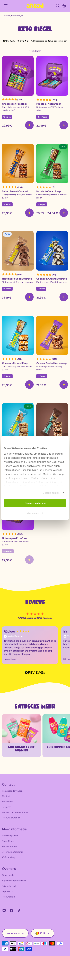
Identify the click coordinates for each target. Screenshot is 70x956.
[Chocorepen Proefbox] (18, 76)
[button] (29, 645)
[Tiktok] (19, 910)
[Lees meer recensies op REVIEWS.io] (35, 673)
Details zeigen (51, 492)
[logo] (35, 6)
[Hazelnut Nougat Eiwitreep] (18, 251)
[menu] (6, 6)
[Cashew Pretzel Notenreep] (52, 335)
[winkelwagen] (64, 5)
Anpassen (33, 513)
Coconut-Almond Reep (15, 363)
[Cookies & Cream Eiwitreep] (52, 251)
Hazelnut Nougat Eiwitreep (17, 278)
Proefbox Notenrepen (48, 103)
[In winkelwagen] (29, 125)
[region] (35, 645)
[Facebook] (11, 910)
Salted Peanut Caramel (15, 191)
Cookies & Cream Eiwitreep (51, 278)
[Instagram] (4, 910)
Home (7, 15)
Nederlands (13, 933)
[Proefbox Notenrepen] (52, 76)
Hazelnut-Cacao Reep (48, 191)
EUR (42, 933)
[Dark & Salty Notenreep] (52, 423)
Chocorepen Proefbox (14, 103)
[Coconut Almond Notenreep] (18, 423)
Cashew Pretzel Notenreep (51, 363)
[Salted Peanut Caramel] (18, 163)
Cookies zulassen (35, 503)
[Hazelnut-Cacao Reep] (52, 163)
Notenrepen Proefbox (14, 538)
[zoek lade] (57, 5)
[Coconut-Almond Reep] (18, 335)
